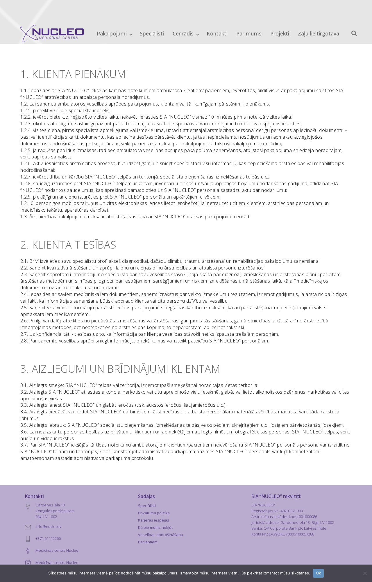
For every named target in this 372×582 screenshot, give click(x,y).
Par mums (249, 33)
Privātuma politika (154, 512)
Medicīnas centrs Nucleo (56, 550)
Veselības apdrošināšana (160, 534)
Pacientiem (148, 541)
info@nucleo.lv (48, 526)
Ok (318, 573)
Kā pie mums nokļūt (155, 527)
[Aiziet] (354, 33)
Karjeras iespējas (153, 520)
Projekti (279, 33)
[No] (365, 573)
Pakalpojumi (112, 33)
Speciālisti (152, 33)
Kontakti (217, 33)
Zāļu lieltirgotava (318, 33)
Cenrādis (183, 33)
